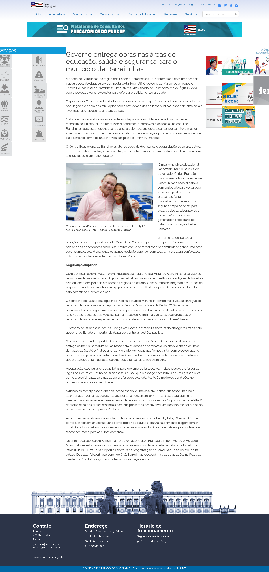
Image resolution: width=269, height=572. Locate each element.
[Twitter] (224, 4)
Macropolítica (82, 14)
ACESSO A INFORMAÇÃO (204, 5)
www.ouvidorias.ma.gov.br (48, 557)
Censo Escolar (110, 14)
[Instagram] (235, 4)
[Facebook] (219, 4)
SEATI (183, 568)
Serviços (191, 14)
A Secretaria (57, 14)
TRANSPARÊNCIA (169, 5)
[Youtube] (230, 4)
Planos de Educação (142, 14)
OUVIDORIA (185, 5)
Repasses (170, 14)
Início (37, 14)
